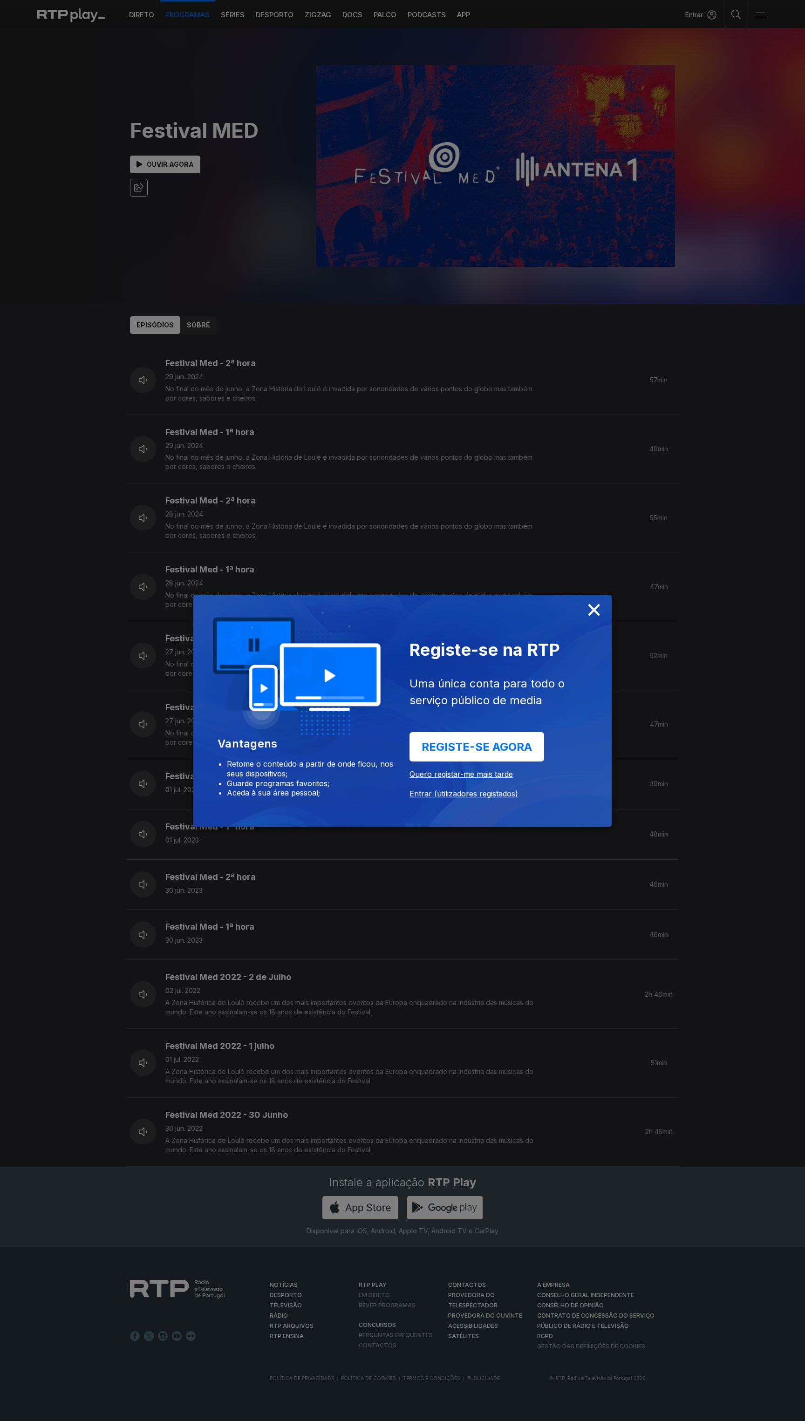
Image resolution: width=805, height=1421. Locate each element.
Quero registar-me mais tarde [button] (461, 774)
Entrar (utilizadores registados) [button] (463, 793)
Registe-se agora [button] (477, 747)
